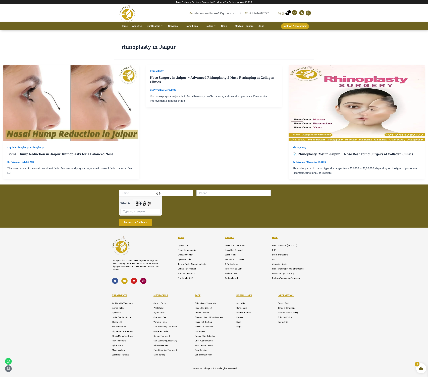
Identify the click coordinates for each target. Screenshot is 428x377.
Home (124, 26)
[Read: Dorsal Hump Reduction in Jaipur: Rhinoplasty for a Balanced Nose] (71, 102)
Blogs (261, 26)
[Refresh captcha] (158, 193)
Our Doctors (153, 26)
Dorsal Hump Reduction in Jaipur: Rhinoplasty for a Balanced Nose (60, 154)
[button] (308, 13)
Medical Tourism (244, 26)
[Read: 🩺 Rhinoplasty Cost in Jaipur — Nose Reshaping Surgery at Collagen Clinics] (356, 102)
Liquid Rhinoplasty (18, 147)
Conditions (192, 26)
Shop (224, 26)
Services (173, 26)
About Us (137, 26)
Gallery (209, 26)
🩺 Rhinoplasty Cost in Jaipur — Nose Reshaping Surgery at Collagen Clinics (353, 154)
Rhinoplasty (37, 147)
